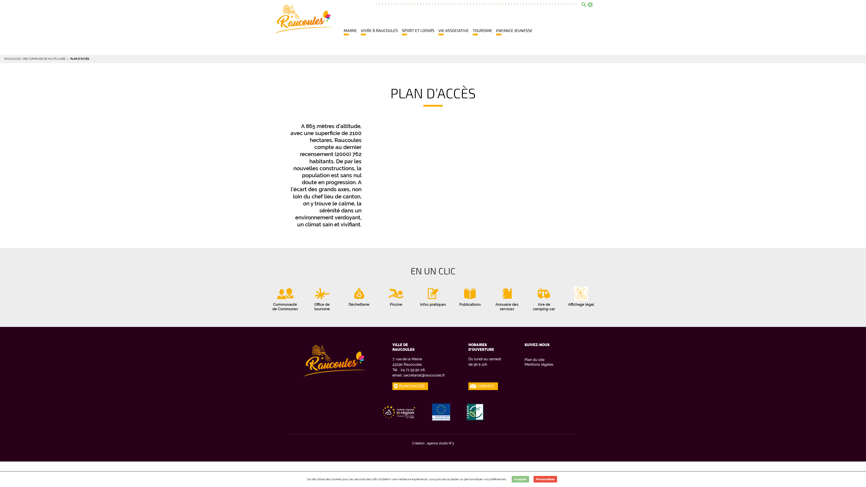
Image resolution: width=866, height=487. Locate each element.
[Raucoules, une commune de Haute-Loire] (304, 18)
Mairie (350, 30)
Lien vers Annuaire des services (507, 297)
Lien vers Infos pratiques (433, 295)
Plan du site (534, 360)
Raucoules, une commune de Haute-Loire (35, 58)
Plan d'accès (412, 386)
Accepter (520, 479)
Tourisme (482, 30)
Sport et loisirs (418, 30)
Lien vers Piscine (396, 295)
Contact (486, 386)
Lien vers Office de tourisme (322, 297)
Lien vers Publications (470, 295)
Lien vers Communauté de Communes (285, 297)
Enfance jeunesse (514, 30)
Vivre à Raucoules (379, 30)
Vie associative (453, 30)
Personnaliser (545, 479)
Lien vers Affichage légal (580, 295)
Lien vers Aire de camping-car (543, 297)
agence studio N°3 (440, 443)
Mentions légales (539, 364)
